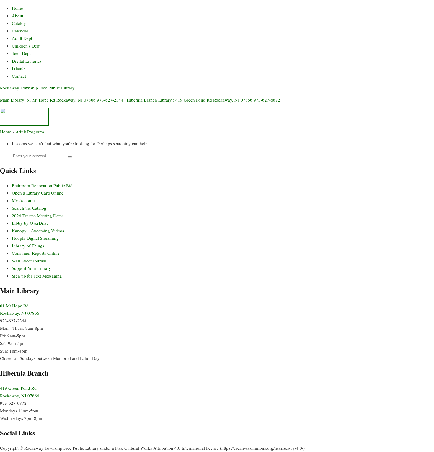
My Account (23, 200)
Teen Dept (21, 53)
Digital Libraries (27, 61)
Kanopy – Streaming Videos (38, 231)
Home (17, 8)
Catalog (19, 23)
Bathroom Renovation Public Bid (42, 185)
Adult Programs (30, 132)
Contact (19, 76)
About (17, 16)
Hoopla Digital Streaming (35, 238)
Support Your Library (31, 268)
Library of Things (28, 246)
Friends (18, 68)
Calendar (20, 31)
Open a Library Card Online (37, 193)
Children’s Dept (26, 46)
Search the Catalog (29, 208)
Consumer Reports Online (36, 253)
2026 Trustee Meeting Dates (37, 215)
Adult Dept (22, 38)
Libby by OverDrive (30, 223)
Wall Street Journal (29, 261)
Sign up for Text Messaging (37, 276)
